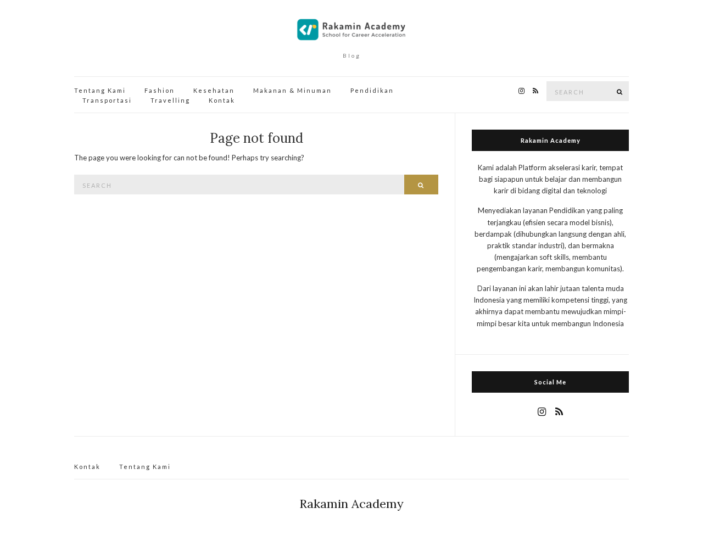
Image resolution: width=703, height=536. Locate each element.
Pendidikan (372, 90)
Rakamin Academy (351, 503)
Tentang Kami (100, 90)
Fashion (159, 90)
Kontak (222, 100)
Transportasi (107, 100)
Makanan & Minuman (292, 90)
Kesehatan (214, 90)
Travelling (170, 100)
